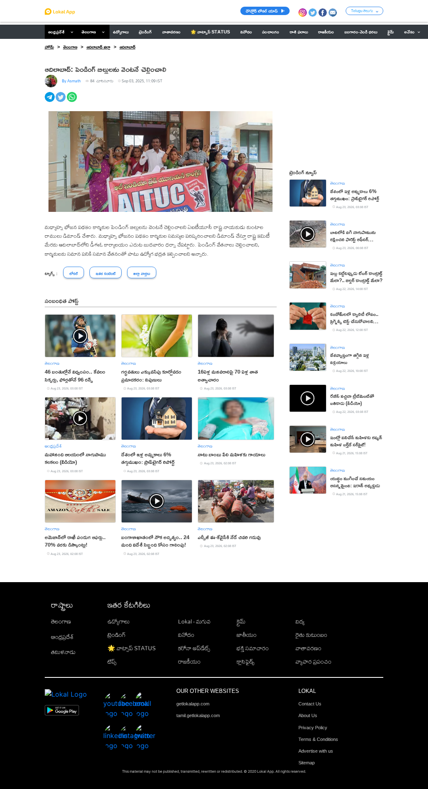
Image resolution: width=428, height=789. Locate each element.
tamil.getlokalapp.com (198, 715)
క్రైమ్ (241, 621)
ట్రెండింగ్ (116, 635)
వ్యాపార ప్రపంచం (313, 661)
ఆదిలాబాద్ (127, 47)
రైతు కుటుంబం (311, 635)
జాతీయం (247, 635)
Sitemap (306, 762)
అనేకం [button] (409, 32)
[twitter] (61, 101)
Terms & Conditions (318, 739)
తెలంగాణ (89, 32)
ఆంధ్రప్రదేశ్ (56, 32)
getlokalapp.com (192, 703)
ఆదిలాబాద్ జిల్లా (98, 47)
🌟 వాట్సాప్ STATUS (131, 648)
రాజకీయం (189, 661)
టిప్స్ (112, 661)
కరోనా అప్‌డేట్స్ (194, 648)
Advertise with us (315, 750)
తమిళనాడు (63, 652)
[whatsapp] (72, 101)
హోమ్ (49, 47)
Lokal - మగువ (194, 621)
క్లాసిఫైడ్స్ (246, 661)
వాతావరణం (308, 648)
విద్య (300, 621)
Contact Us (309, 703)
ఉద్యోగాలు (118, 621)
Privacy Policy (312, 727)
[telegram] (50, 101)
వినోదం (186, 635)
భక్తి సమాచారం (253, 648)
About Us (307, 715)
